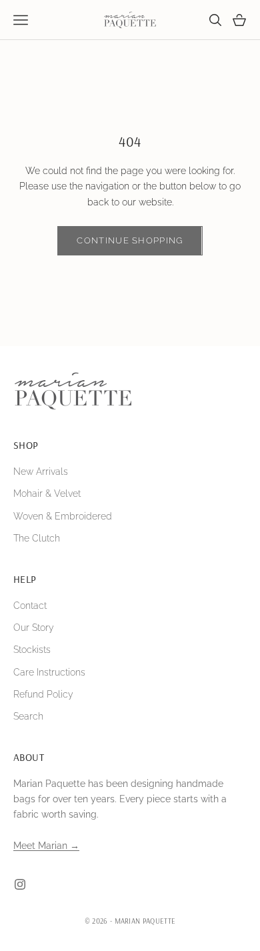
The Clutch (36, 538)
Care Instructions (49, 672)
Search (28, 716)
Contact (30, 605)
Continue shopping (130, 240)
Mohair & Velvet (47, 493)
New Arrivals (40, 471)
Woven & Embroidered (62, 516)
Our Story (33, 627)
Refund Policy (43, 694)
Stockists (32, 649)
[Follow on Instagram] (20, 884)
